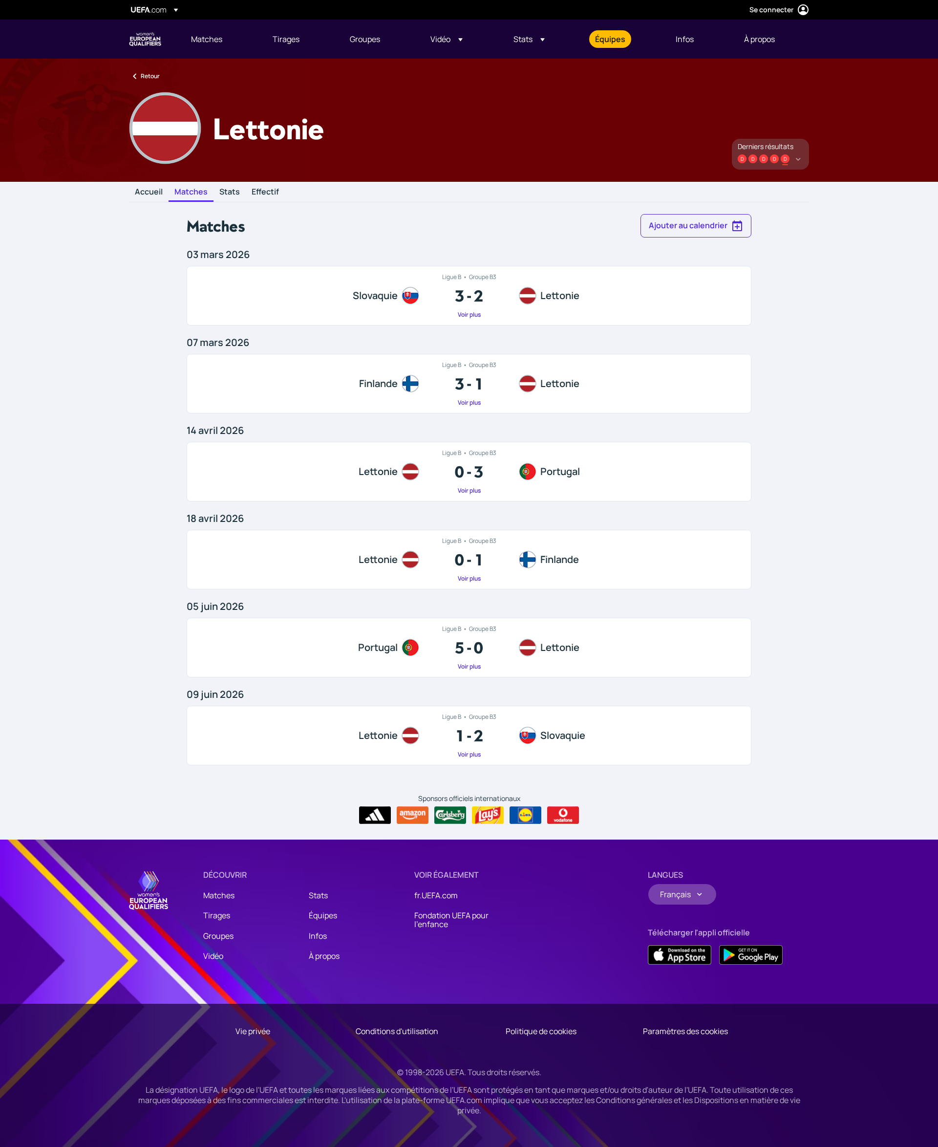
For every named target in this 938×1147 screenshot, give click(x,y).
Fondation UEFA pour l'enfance (451, 920)
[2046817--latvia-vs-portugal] (469, 471)
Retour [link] (150, 76)
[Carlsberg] (450, 815)
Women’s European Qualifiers (145, 39)
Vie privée (252, 1031)
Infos (318, 936)
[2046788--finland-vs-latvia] (469, 383)
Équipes (323, 915)
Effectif (265, 192)
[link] (207, 39)
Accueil (149, 192)
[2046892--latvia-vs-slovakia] (469, 735)
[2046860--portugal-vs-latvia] (469, 647)
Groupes (218, 936)
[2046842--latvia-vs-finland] (469, 559)
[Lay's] (488, 815)
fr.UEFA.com (436, 895)
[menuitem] (220, 39)
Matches (191, 192)
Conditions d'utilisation (397, 1031)
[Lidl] (525, 815)
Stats (229, 192)
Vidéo (213, 956)
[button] (446, 39)
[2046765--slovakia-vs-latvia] (469, 295)
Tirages (216, 915)
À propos (324, 956)
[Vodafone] (563, 815)
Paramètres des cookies (685, 1031)
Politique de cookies (541, 1031)
